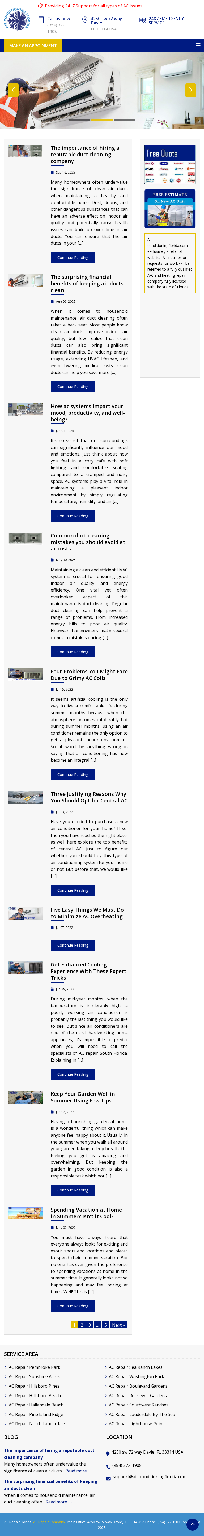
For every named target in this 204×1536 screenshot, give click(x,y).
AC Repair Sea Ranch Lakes (136, 1367)
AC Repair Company (49, 1522)
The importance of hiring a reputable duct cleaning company (85, 154)
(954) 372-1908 (127, 1465)
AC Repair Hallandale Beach (36, 1405)
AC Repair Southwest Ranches (138, 1405)
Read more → (78, 1471)
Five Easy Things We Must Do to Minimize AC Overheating (87, 913)
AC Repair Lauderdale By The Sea (142, 1414)
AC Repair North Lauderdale (37, 1424)
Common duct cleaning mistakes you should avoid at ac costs (88, 542)
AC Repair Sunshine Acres (34, 1376)
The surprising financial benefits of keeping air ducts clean (87, 283)
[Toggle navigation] (102, 45)
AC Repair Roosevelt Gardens (138, 1395)
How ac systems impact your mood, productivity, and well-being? (88, 413)
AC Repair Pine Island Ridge (36, 1414)
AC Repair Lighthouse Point (136, 1424)
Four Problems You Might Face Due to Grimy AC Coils (89, 675)
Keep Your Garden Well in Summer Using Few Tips (83, 1097)
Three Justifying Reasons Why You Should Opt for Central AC (89, 797)
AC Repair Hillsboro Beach (35, 1395)
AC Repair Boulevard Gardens (138, 1386)
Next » (118, 1325)
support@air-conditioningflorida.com (149, 1477)
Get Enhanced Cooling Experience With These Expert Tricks (88, 971)
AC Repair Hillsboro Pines (34, 1386)
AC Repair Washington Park (136, 1376)
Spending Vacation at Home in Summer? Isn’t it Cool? (86, 1213)
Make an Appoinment (33, 45)
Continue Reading (72, 257)
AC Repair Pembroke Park (34, 1367)
